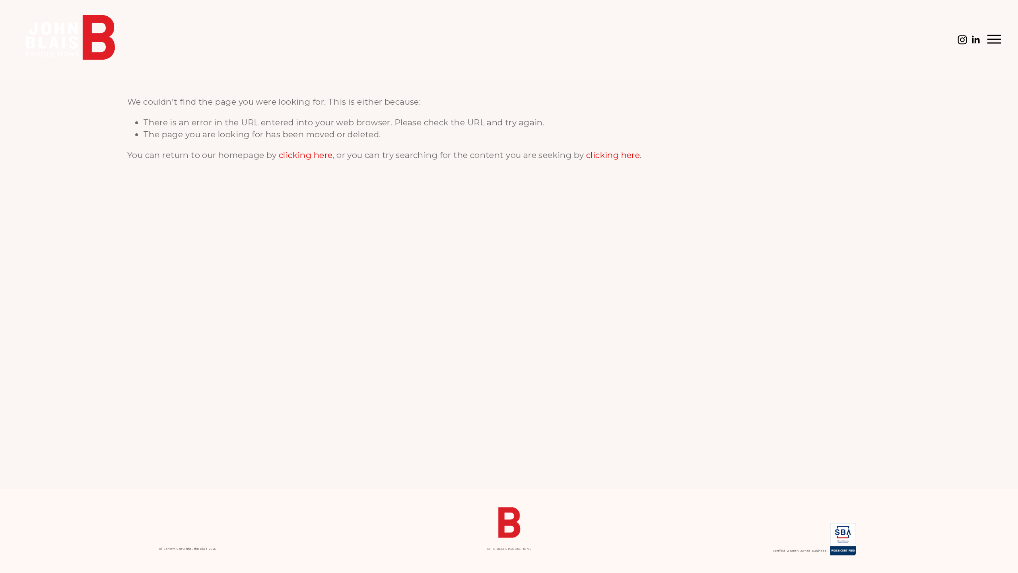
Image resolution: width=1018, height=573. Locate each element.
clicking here (305, 155)
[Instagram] (962, 39)
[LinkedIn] (975, 39)
